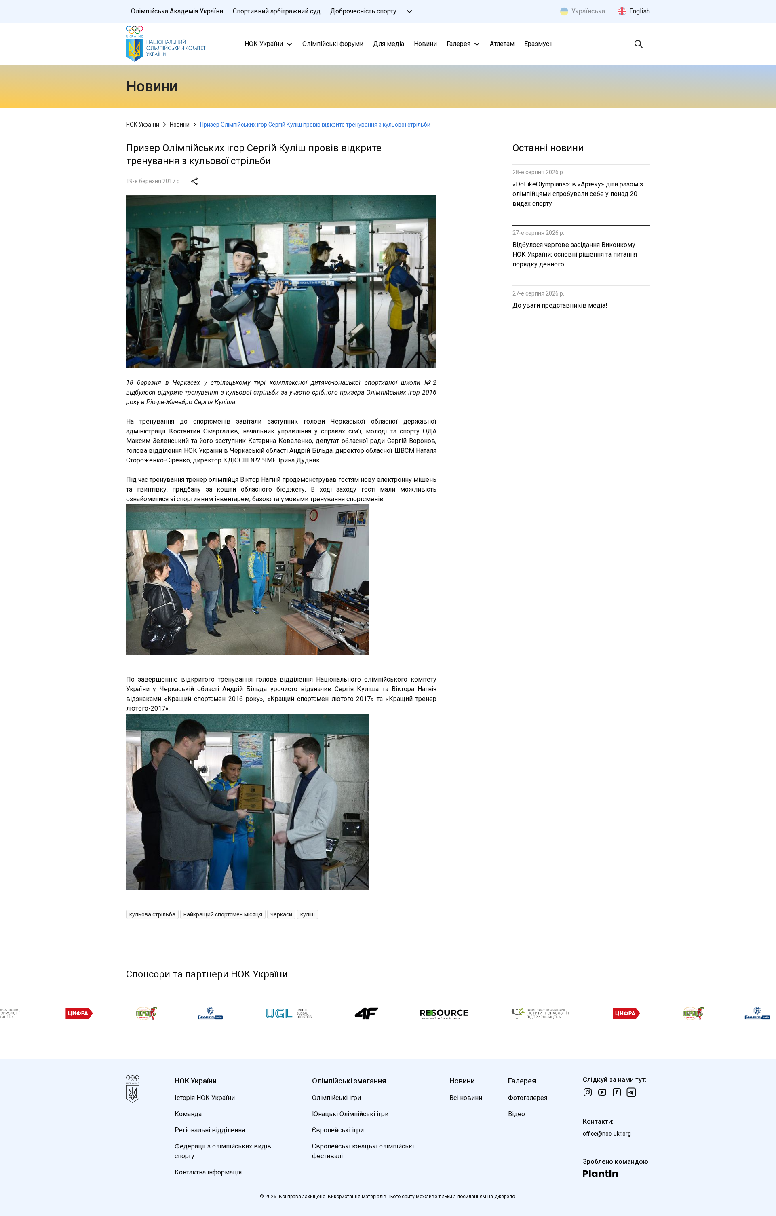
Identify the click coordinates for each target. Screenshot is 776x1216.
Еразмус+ (538, 44)
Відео (516, 1114)
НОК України (264, 44)
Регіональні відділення (210, 1130)
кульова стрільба (152, 914)
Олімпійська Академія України (177, 11)
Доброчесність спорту (363, 11)
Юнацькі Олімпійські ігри (350, 1114)
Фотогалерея (527, 1098)
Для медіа (388, 44)
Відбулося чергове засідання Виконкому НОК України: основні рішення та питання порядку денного (574, 254)
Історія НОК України (205, 1098)
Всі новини (465, 1098)
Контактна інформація (208, 1172)
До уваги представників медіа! (559, 305)
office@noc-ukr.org (607, 1133)
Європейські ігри (338, 1130)
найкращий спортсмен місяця (222, 914)
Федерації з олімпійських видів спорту (223, 1151)
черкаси (281, 914)
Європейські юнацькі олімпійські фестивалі (363, 1151)
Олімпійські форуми (332, 44)
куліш (307, 914)
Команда (188, 1114)
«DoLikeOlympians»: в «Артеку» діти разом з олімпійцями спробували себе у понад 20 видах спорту (577, 193)
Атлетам (502, 44)
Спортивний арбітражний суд (277, 11)
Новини (425, 44)
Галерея (458, 44)
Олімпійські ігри (336, 1098)
